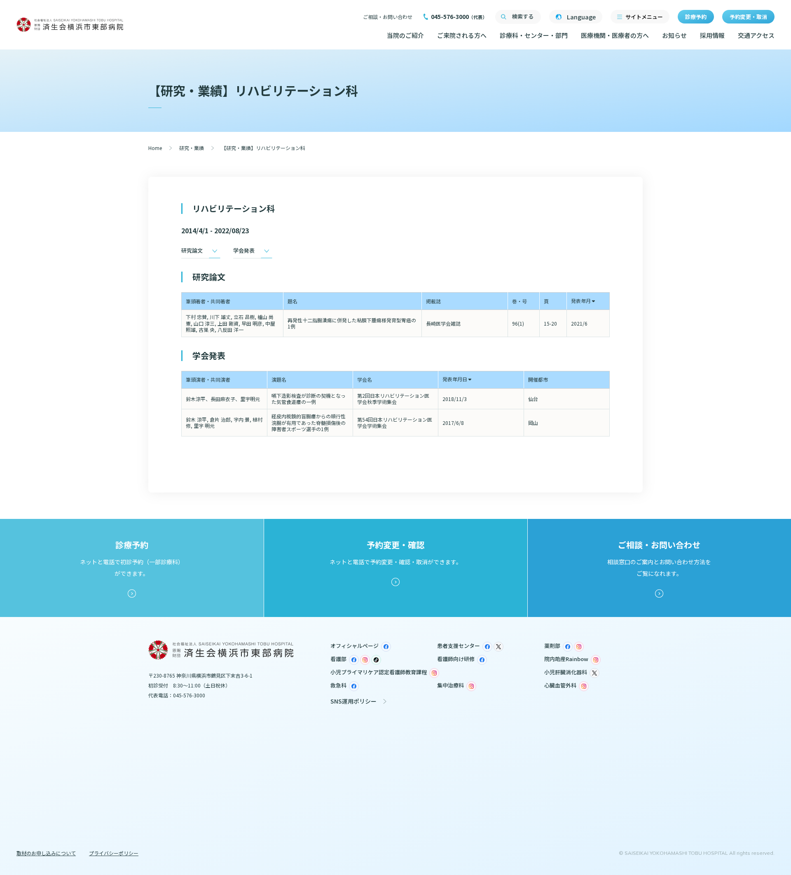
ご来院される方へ (462, 35)
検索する (523, 16)
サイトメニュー (644, 17)
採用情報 (712, 35)
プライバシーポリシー (113, 852)
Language (581, 16)
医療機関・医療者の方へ (615, 35)
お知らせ (674, 35)
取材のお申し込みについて (46, 852)
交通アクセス (756, 35)
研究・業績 (191, 147)
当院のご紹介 (405, 35)
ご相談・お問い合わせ (387, 16)
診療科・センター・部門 (534, 35)
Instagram (579, 647)
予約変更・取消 (748, 17)
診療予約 (696, 17)
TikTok (376, 660)
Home (155, 147)
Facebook (386, 647)
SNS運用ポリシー (353, 701)
